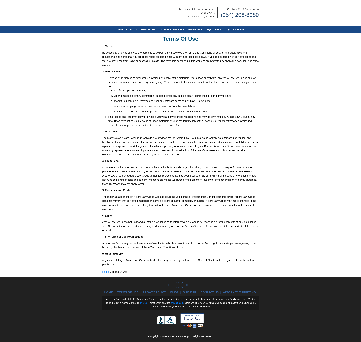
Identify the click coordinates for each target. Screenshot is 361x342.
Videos (218, 29)
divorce (143, 303)
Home (120, 29)
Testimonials (194, 29)
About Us (131, 29)
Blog (227, 29)
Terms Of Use (127, 292)
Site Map (189, 292)
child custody (177, 303)
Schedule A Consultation (172, 29)
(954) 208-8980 (240, 15)
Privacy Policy (154, 292)
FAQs (208, 29)
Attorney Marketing (239, 292)
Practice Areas (148, 29)
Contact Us (238, 29)
